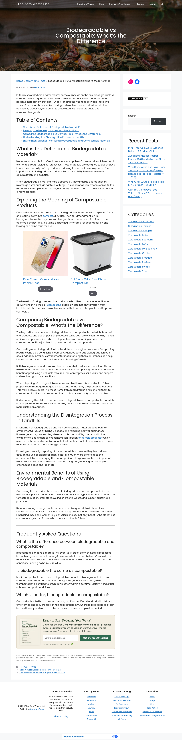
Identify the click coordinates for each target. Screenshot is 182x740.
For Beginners (122, 704)
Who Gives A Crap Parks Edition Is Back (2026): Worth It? (146, 183)
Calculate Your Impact (120, 4)
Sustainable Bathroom (141, 221)
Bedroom (91, 700)
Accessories (91, 715)
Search (132, 116)
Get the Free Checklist (95, 637)
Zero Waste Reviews (139, 262)
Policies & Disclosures (152, 711)
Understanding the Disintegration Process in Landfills (53, 137)
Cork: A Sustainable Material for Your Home (40, 670)
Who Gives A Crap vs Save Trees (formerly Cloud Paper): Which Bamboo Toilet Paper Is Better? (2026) (146, 172)
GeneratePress (36, 709)
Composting (54, 304)
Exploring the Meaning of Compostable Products (51, 130)
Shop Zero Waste (85, 4)
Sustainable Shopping (140, 230)
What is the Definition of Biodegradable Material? (51, 127)
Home (19, 81)
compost (48, 216)
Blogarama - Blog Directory (152, 715)
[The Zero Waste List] (33, 4)
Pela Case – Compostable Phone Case (41, 281)
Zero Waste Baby (138, 235)
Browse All (91, 719)
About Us (58, 716)
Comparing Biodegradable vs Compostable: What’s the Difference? (62, 134)
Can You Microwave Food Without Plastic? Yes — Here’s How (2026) (145, 193)
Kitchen (91, 704)
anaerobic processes (90, 437)
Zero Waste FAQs (35, 81)
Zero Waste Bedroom (140, 239)
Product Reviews (122, 708)
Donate (140, 4)
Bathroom (91, 696)
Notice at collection (74, 736)
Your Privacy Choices (100, 736)
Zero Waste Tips (137, 271)
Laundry (91, 708)
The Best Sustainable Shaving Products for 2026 (42, 672)
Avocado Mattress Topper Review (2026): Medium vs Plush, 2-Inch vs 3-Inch (146, 159)
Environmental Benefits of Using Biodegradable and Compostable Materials (66, 140)
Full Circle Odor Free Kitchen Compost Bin (89, 281)
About (152, 4)
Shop (152, 700)
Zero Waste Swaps (139, 266)
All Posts (122, 719)
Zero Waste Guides (139, 253)
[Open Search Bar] (162, 4)
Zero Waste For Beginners (142, 248)
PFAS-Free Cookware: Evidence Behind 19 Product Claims (145, 149)
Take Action (152, 708)
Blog (101, 4)
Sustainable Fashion (139, 226)
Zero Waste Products (140, 257)
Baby (91, 711)
